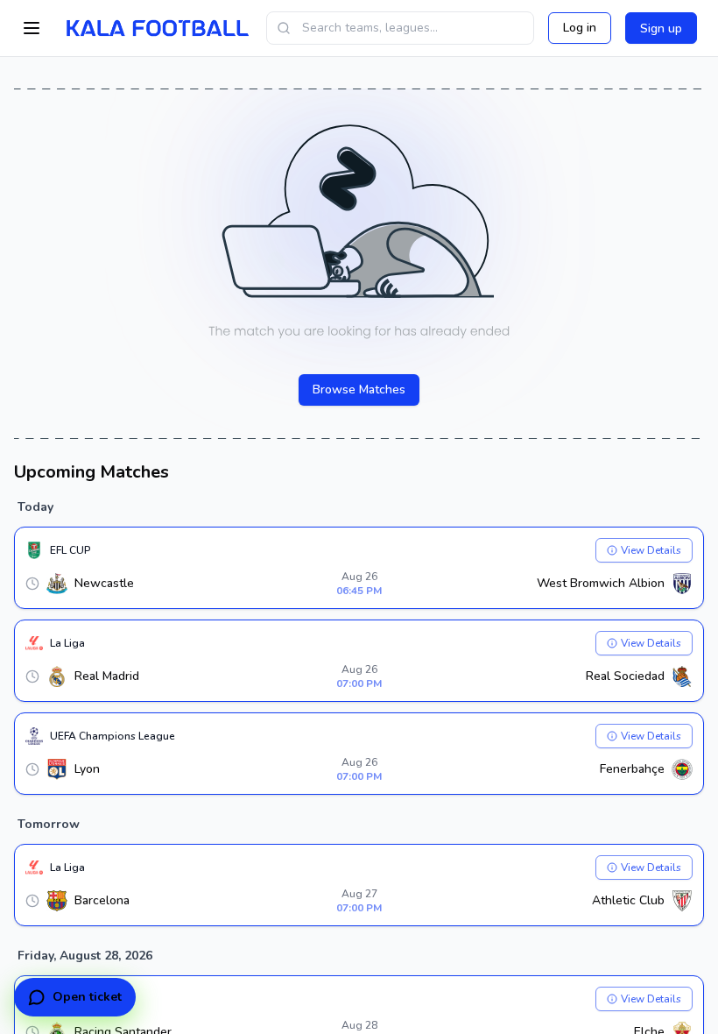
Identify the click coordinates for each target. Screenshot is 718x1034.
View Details (651, 550)
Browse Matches (359, 389)
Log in (579, 27)
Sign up (661, 28)
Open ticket (87, 996)
